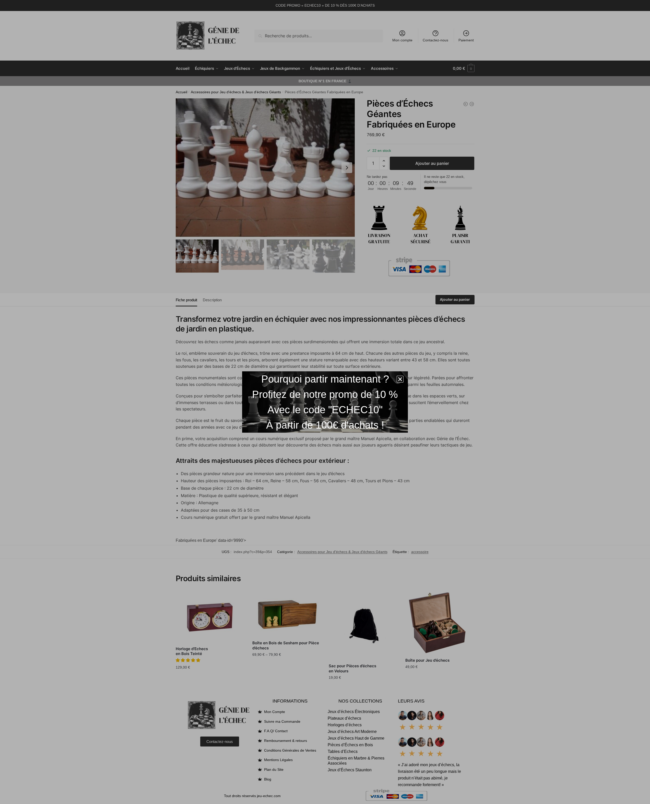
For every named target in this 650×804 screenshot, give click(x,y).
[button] (400, 379)
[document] (325, 402)
